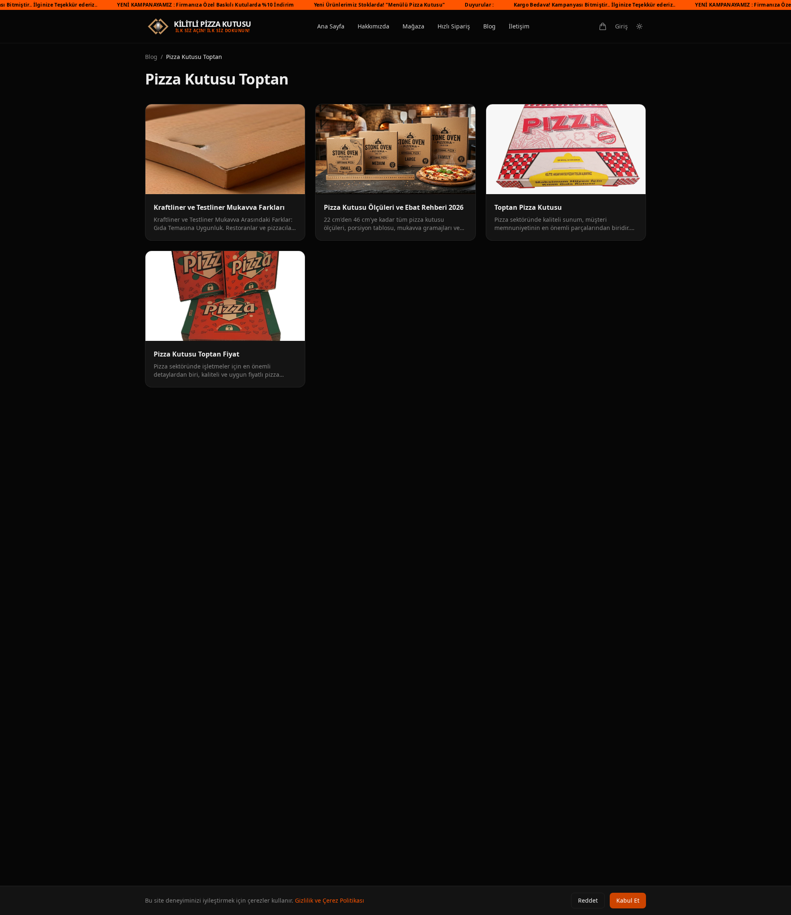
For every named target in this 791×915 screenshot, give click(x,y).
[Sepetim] (602, 26)
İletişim (519, 26)
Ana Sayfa (330, 26)
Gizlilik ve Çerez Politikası (329, 900)
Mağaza (413, 26)
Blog (489, 26)
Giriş (621, 26)
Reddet (588, 900)
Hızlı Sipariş (454, 26)
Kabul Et (627, 900)
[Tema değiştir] (639, 26)
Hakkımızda (373, 26)
